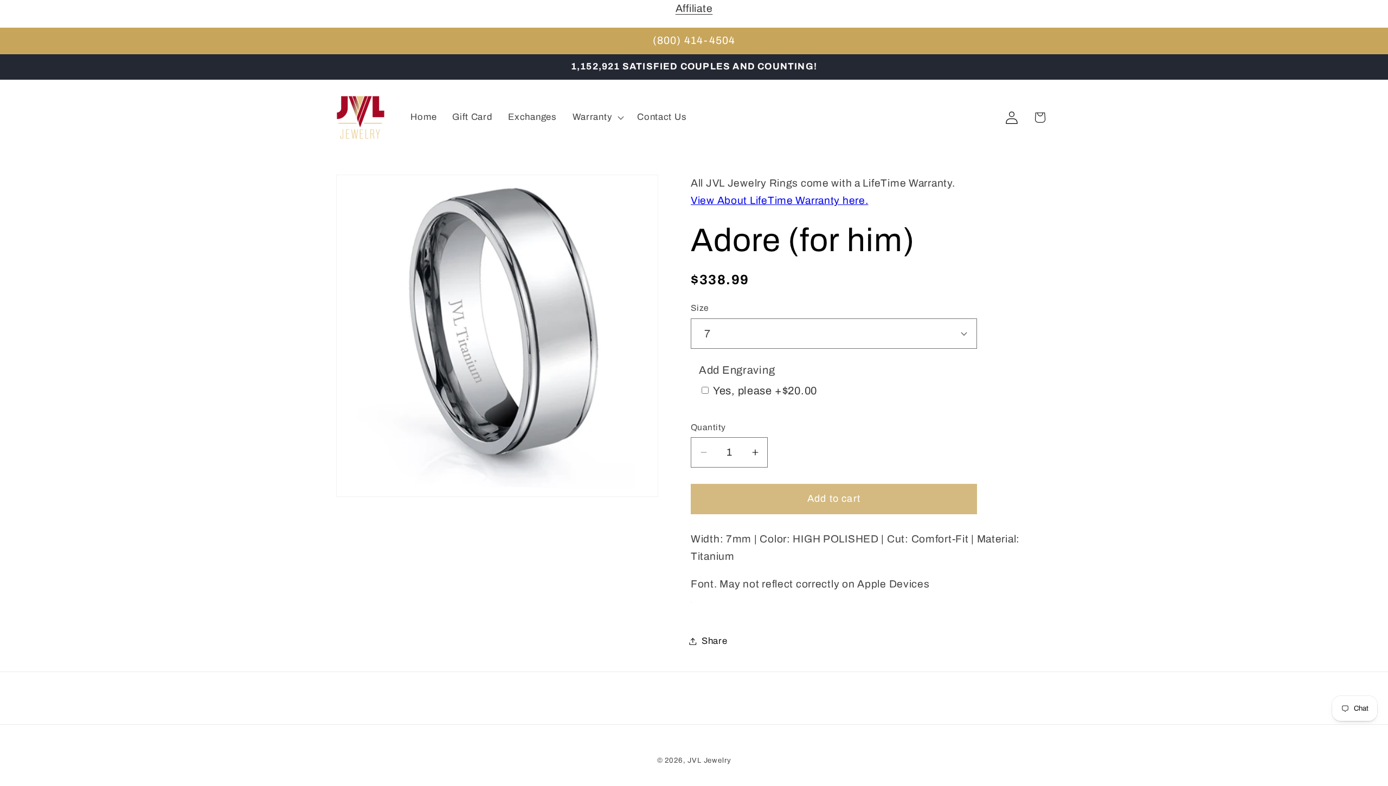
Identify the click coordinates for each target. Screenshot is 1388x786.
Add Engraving (737, 370)
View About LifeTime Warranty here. (779, 200)
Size (700, 307)
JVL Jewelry (709, 760)
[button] (596, 117)
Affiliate (694, 8)
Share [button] (715, 641)
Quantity (708, 427)
